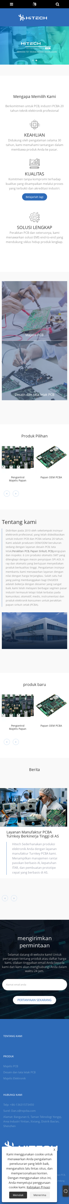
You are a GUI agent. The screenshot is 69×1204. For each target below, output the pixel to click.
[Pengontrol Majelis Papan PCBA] (18, 457)
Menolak (18, 1195)
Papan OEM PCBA (51, 477)
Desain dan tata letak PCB (34, 394)
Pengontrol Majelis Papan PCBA (17, 479)
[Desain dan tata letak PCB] (34, 370)
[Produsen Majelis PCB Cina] (34, 45)
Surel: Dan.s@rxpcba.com (19, 1111)
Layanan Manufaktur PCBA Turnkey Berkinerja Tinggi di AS (32, 834)
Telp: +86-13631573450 (18, 1104)
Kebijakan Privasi (38, 1187)
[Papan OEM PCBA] (51, 457)
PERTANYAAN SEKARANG (34, 1000)
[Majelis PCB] (34, 311)
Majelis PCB (34, 335)
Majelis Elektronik (14, 1078)
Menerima (39, 1195)
